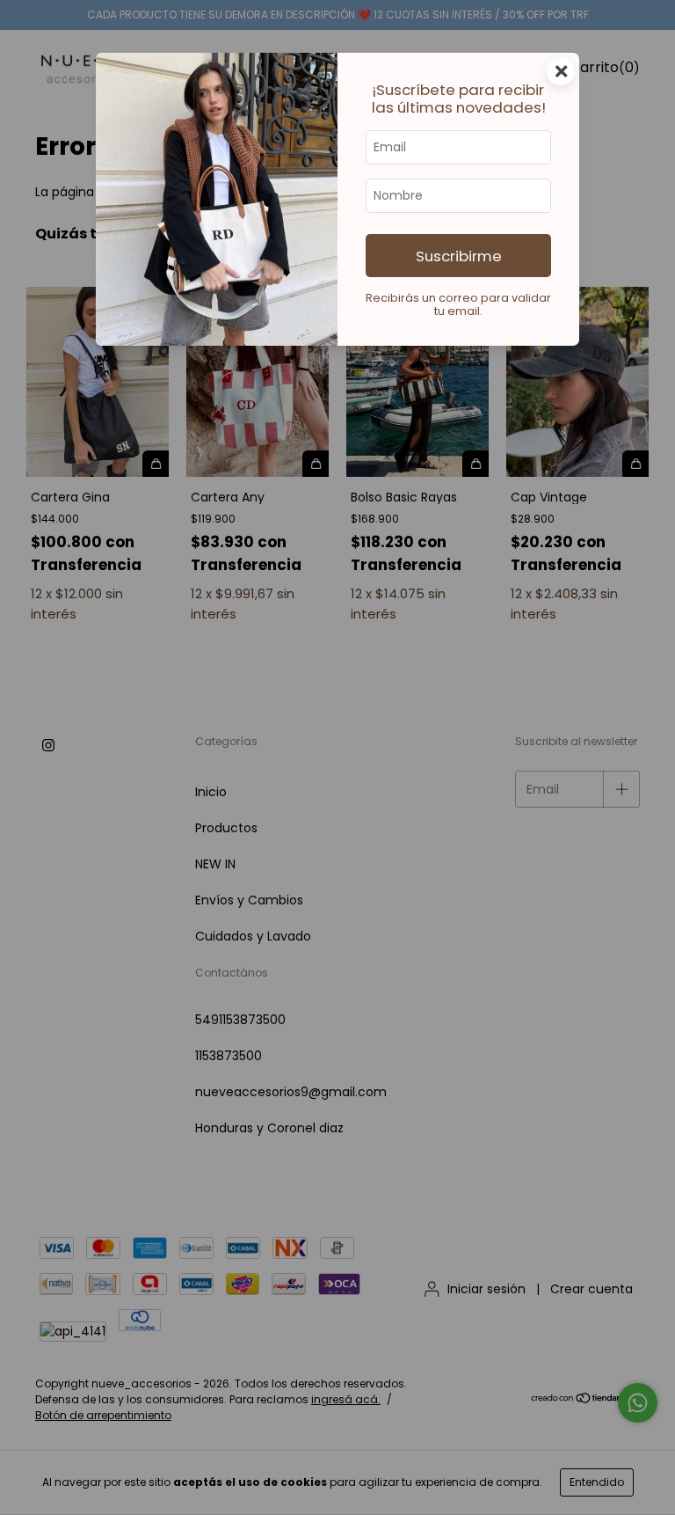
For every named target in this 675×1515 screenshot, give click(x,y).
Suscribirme (459, 256)
